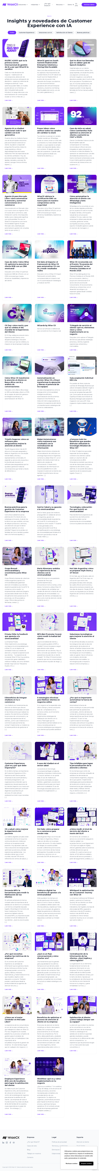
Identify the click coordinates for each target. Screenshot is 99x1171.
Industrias (34, 4)
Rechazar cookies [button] (71, 1163)
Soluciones (22, 4)
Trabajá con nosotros (34, 1153)
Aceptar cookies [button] (86, 1163)
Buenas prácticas (83, 32)
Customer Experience (26, 32)
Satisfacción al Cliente (64, 32)
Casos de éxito (32, 1146)
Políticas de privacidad (59, 1142)
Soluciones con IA (45, 32)
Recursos (59, 4)
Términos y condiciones (60, 1146)
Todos (12, 32)
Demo (70, 4)
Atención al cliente (83, 1142)
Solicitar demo (89, 4)
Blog (28, 1150)
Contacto (30, 1157)
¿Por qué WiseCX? (47, 4)
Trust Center (81, 1146)
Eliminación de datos (59, 1150)
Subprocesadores (58, 1153)
